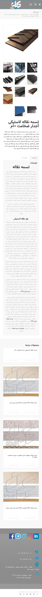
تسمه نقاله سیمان (17, 137)
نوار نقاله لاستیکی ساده (20, 149)
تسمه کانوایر (7, 134)
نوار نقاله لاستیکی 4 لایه (32, 149)
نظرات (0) (24, 158)
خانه (31, 14)
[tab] (34, 158)
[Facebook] (37, 594)
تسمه (19, 134)
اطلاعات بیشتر (29, 360)
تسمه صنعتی (24, 14)
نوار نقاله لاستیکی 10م (23, 146)
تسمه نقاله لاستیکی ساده (10, 141)
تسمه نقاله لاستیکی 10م (19, 139)
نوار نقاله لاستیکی (34, 146)
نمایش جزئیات (12, 360)
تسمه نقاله (13, 132)
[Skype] (30, 594)
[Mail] (20, 594)
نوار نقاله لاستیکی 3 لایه (11, 146)
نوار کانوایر (32, 144)
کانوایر (37, 144)
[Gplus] (23, 594)
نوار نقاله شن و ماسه (9, 144)
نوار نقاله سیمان (20, 144)
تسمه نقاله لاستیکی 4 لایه (24, 141)
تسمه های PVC (25, 291)
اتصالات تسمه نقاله (18, 328)
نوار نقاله (27, 144)
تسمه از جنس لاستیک (14, 14)
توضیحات (34, 158)
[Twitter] (34, 594)
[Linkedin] (27, 594)
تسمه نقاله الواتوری (28, 137)
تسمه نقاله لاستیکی (31, 134)
